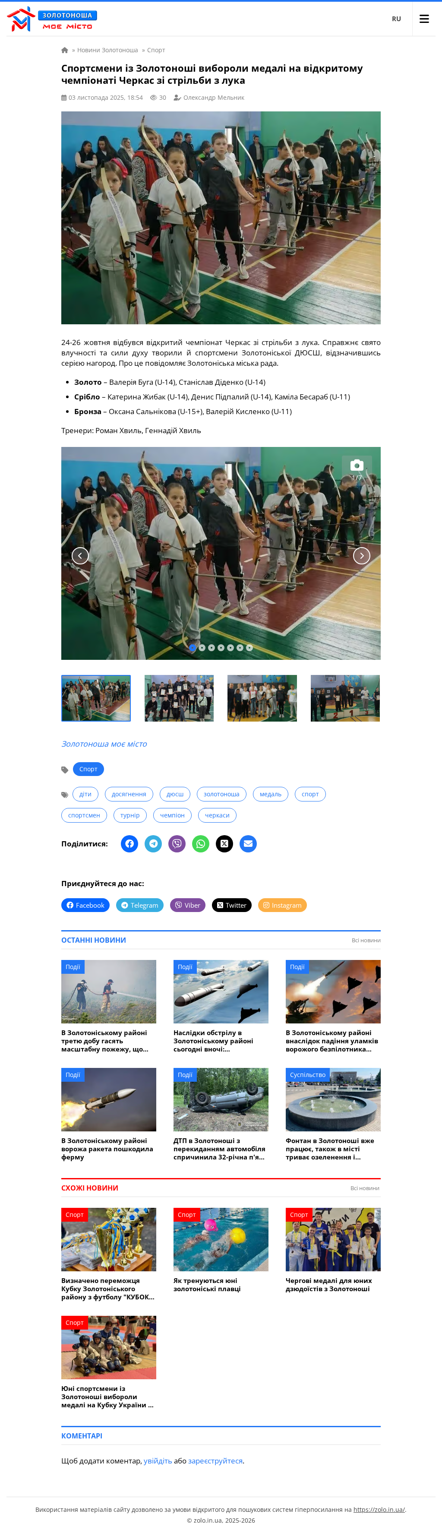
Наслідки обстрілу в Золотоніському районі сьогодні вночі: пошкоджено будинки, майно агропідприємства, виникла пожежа (218, 1041)
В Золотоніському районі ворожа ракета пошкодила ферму (107, 1149)
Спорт (88, 769)
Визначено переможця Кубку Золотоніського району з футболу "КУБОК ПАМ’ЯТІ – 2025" (105, 1288)
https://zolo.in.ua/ (379, 1509)
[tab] (192, 647)
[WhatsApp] (200, 843)
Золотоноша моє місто (104, 743)
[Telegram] (153, 843)
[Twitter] (224, 843)
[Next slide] (361, 555)
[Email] (248, 843)
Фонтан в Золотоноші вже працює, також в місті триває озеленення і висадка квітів (330, 1149)
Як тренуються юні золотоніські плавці (207, 1284)
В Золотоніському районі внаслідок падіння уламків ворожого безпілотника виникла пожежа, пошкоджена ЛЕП (332, 1041)
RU (396, 18)
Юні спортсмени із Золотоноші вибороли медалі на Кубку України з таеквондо (106, 1396)
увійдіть (158, 1461)
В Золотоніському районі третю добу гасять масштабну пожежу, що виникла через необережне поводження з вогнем (106, 1041)
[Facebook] (129, 843)
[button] (96, 698)
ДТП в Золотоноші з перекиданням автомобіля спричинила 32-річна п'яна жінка (220, 1149)
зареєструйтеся (215, 1461)
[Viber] (177, 843)
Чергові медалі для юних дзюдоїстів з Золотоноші (329, 1284)
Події (73, 967)
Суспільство (307, 1075)
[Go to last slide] (80, 555)
